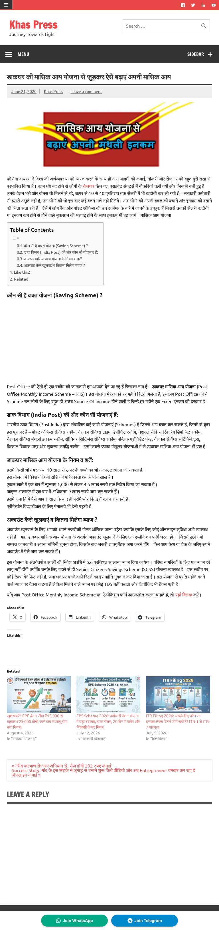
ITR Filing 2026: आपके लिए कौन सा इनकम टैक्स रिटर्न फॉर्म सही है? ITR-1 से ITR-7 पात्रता (178, 721)
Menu (23, 54)
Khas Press (33, 24)
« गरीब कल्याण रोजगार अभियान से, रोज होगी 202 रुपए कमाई (61, 765)
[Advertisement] (109, 339)
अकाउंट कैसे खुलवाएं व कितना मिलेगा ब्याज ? (54, 265)
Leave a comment (86, 91)
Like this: (22, 272)
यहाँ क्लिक (183, 594)
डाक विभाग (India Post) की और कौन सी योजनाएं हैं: (61, 252)
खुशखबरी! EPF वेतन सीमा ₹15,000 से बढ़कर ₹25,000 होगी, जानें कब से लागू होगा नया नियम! (37, 721)
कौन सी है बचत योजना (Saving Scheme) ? (56, 245)
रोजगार (88, 186)
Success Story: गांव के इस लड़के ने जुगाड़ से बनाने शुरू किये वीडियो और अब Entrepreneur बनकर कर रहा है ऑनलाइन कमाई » (103, 772)
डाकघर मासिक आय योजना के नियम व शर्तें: (53, 258)
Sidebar (195, 54)
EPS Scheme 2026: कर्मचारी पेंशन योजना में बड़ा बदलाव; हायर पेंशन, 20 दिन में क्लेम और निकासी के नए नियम (108, 721)
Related (21, 278)
